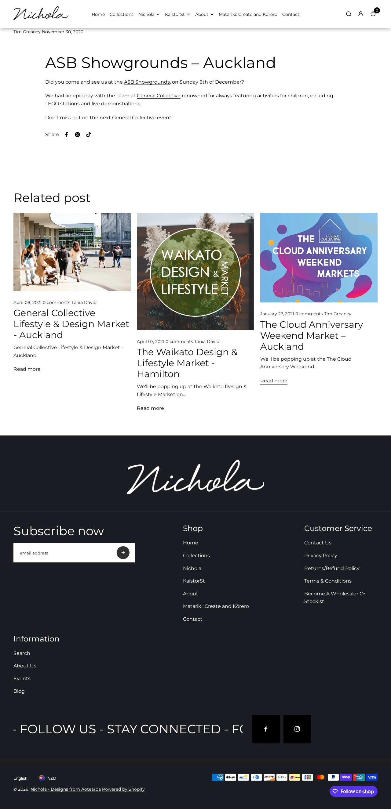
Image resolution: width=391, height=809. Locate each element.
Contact (290, 14)
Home (98, 14)
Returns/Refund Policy (332, 568)
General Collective (159, 96)
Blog (19, 691)
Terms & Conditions (328, 581)
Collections (121, 14)
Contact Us (317, 543)
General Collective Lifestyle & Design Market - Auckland (71, 324)
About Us (24, 666)
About (201, 14)
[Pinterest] (88, 134)
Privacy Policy (320, 555)
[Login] (360, 13)
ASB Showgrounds (147, 82)
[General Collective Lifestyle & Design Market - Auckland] (72, 252)
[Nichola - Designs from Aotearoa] (40, 20)
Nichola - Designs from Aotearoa (66, 789)
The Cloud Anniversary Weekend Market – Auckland (311, 335)
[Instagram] (297, 729)
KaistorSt (175, 14)
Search (21, 653)
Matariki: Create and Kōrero (248, 14)
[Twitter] (77, 134)
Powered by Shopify (123, 789)
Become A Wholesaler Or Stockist (334, 598)
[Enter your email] (123, 552)
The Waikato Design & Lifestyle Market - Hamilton (187, 363)
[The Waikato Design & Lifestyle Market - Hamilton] (195, 271)
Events (22, 678)
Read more (27, 369)
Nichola (146, 14)
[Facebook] (66, 134)
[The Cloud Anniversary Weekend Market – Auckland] (319, 258)
